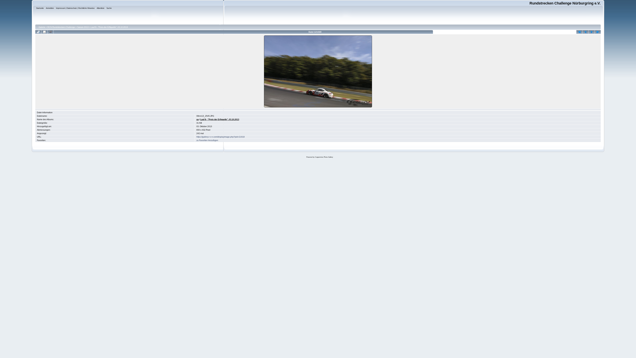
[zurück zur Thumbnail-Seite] (38, 32)
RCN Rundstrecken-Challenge (61, 27)
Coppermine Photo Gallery (324, 157)
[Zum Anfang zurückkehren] (579, 32)
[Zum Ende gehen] (598, 32)
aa (197, 119)
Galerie (42, 27)
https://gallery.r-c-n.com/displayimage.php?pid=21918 (220, 137)
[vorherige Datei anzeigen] (585, 32)
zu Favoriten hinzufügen (207, 140)
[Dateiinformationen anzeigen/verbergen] (44, 32)
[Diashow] (50, 32)
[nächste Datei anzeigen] (592, 32)
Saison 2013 (83, 27)
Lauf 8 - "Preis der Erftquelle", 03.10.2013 (109, 27)
